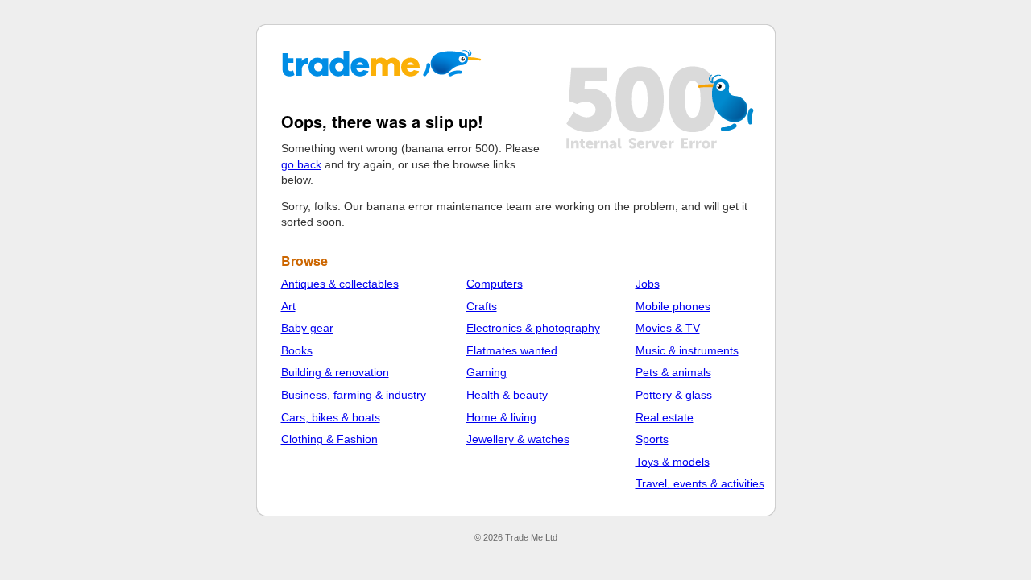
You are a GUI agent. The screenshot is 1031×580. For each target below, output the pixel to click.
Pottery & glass (674, 394)
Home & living (501, 417)
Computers (494, 283)
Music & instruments (687, 350)
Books (297, 350)
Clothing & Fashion (329, 439)
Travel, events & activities (700, 483)
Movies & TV (668, 327)
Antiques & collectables (340, 283)
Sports (652, 439)
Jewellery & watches (517, 439)
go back (301, 164)
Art (288, 306)
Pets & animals (673, 372)
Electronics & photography (533, 327)
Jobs (648, 283)
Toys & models (673, 461)
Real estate (665, 417)
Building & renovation (335, 372)
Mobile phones (673, 306)
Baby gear (307, 327)
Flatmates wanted (511, 350)
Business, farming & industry (353, 394)
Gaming (486, 372)
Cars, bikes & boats (330, 417)
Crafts (481, 306)
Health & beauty (507, 394)
